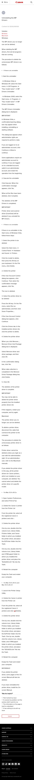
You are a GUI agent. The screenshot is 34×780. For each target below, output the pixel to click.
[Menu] (31, 2)
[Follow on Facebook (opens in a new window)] (12, 764)
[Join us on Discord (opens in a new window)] (18, 764)
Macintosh (5, 36)
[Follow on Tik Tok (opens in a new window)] (6, 764)
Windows (4, 34)
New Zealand (15, 768)
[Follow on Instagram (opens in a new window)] (3, 764)
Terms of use (13, 772)
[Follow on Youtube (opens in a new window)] (9, 764)
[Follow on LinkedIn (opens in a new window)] (15, 764)
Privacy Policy (5, 772)
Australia (8, 768)
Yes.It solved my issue (9, 698)
